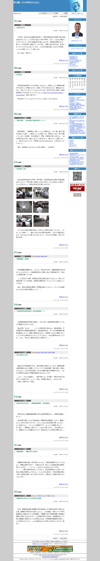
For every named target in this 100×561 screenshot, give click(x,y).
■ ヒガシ (72, 143)
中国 (34, 256)
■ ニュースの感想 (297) (76, 60)
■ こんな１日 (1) (74, 66)
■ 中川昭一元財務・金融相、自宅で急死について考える (77, 158)
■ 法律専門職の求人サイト (76, 108)
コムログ (56, 559)
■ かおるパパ (73, 146)
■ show (71, 142)
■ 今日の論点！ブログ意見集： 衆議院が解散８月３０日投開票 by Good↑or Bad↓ (77, 163)
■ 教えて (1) (73, 63)
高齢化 (42, 256)
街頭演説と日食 (21, 169)
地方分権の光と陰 (22, 355)
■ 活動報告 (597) (74, 59)
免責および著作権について (56, 541)
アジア (44, 495)
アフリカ (53, 495)
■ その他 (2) (73, 64)
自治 (34, 352)
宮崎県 (53, 352)
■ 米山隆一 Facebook (75, 97)
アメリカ (35, 495)
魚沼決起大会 (21, 27)
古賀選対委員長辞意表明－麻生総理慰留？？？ (31, 311)
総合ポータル (17, 13)
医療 (37, 256)
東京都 (42, 352)
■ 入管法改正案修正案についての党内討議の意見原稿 (77, 124)
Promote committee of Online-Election (50, 556)
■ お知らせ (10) (74, 56)
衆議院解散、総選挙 (23, 259)
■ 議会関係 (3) (73, 57)
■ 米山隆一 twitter (74, 98)
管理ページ (80, 13)
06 (79, 81)
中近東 (48, 495)
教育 (40, 256)
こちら (64, 543)
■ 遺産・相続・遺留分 (75, 106)
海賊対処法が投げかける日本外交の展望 (29, 498)
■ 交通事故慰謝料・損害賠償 (77, 105)
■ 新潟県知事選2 (74, 153)
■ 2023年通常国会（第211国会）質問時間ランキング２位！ (77, 118)
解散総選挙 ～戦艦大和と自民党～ (27, 451)
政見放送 (19, 74)
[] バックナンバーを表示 (77, 89)
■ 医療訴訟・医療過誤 (75, 104)
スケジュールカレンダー (77, 48)
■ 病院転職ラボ (74, 109)
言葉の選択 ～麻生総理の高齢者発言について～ (32, 120)
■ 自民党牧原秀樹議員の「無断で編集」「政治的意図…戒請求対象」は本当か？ (77, 128)
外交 (41, 495)
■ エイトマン (73, 144)
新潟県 (45, 352)
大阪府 (49, 352)
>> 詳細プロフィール (76, 40)
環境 (46, 256)
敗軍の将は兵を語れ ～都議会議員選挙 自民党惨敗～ (34, 403)
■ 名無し (72, 140)
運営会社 (48, 541)
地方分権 (38, 352)
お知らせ (65, 541)
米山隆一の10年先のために (26, 2)
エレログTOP (36, 541)
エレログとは (42, 541)
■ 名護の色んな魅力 (75, 160)
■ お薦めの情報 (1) (74, 61)
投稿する (74, 13)
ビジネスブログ (61, 559)
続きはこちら (63, 60)
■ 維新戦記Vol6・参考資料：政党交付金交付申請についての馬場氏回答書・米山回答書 (77, 132)
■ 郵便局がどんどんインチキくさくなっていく (77, 155)
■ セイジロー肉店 (74, 102)
